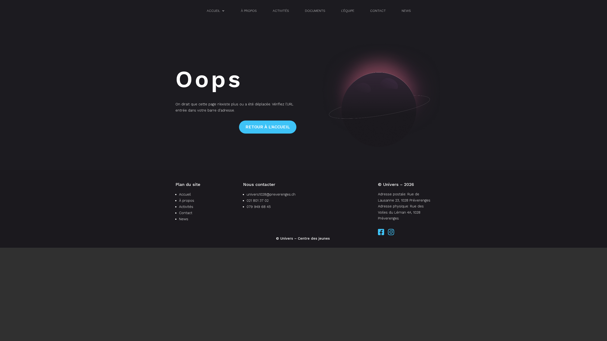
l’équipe (347, 11)
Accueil (213, 11)
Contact (378, 11)
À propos (249, 11)
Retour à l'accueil (267, 126)
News (406, 11)
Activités (281, 11)
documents (315, 11)
